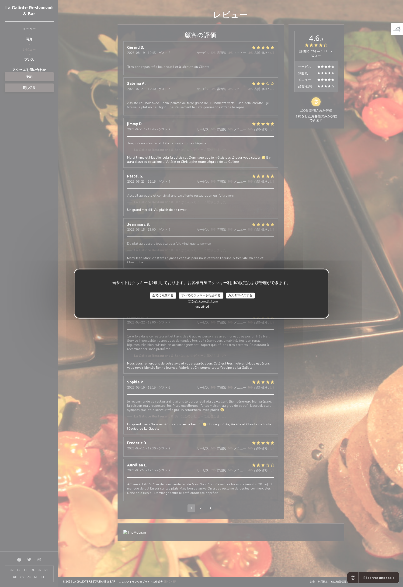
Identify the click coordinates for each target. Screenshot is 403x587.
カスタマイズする (240, 295)
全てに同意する (163, 295)
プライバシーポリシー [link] (203, 301)
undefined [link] (202, 307)
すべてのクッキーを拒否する (201, 295)
